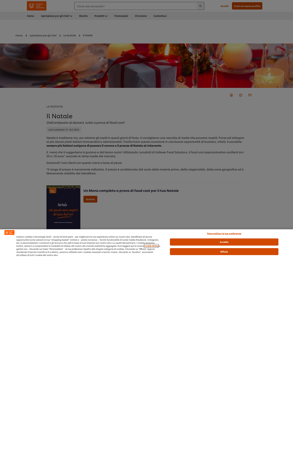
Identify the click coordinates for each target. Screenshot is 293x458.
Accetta (224, 241)
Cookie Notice (151, 245)
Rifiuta (224, 251)
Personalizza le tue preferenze (224, 233)
